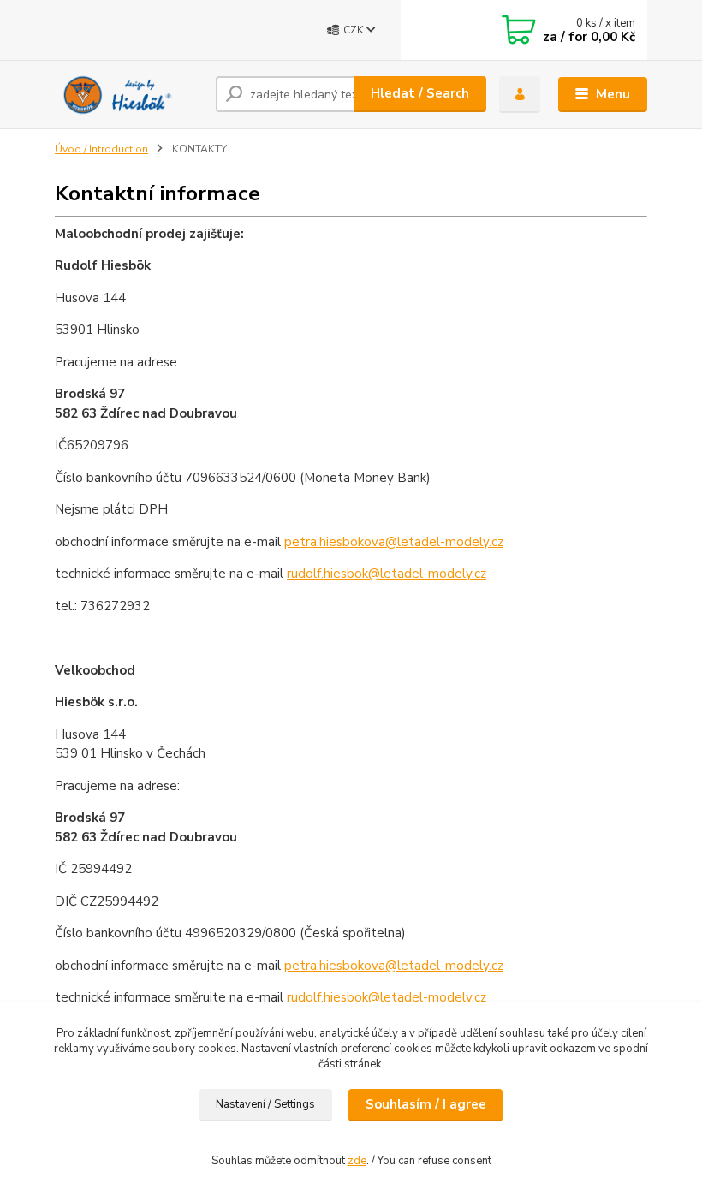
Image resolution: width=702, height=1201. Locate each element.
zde (357, 1160)
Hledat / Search (420, 93)
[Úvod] (129, 94)
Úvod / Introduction (101, 149)
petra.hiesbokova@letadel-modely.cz (393, 541)
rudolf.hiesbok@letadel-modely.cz (386, 573)
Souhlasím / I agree (426, 1104)
